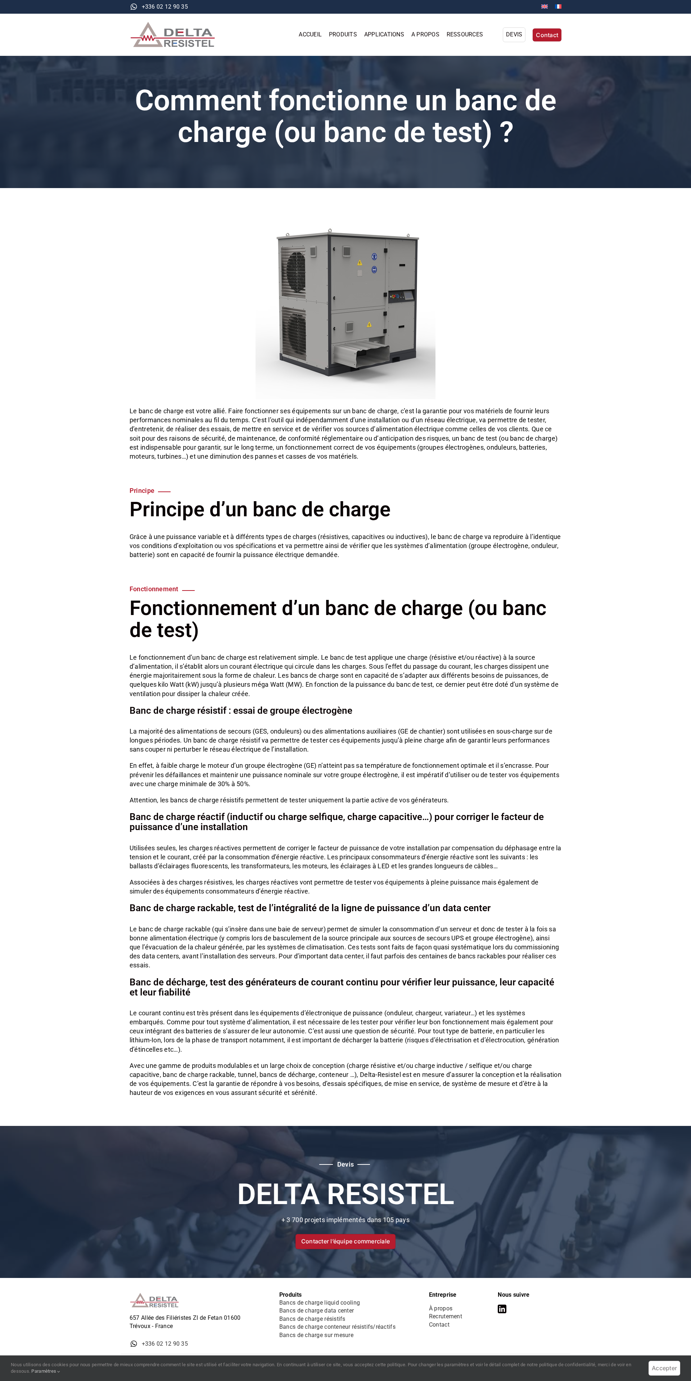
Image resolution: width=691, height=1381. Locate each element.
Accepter (664, 1368)
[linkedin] (502, 1309)
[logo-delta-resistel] (176, 24)
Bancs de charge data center (316, 1310)
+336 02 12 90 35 (165, 6)
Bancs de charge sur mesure (316, 1335)
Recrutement (445, 1316)
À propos (440, 1308)
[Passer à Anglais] (544, 7)
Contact (439, 1324)
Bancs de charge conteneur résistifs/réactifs (337, 1326)
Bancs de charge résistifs (312, 1318)
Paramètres (44, 1371)
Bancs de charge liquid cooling (319, 1302)
